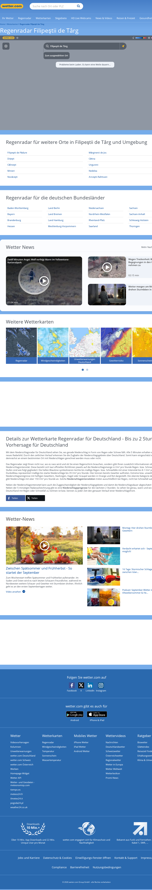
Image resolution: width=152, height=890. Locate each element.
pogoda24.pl (16, 802)
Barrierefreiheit (79, 867)
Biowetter (142, 742)
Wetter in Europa (114, 764)
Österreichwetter (114, 755)
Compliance (59, 867)
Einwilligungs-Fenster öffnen (93, 858)
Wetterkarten (12, 24)
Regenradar (48, 742)
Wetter (15, 735)
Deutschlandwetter (115, 746)
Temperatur (48, 751)
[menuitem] (8, 18)
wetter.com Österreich (21, 764)
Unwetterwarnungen (20, 751)
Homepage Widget (19, 773)
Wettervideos (116, 735)
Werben (14, 768)
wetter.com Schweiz (20, 760)
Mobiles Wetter (85, 735)
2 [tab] (87, 369)
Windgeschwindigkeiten (54, 746)
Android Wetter (82, 751)
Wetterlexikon (113, 773)
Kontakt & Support (125, 858)
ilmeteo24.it (16, 798)
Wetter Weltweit (114, 768)
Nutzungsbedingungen (107, 867)
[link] (8, 18)
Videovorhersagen (19, 742)
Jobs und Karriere (29, 858)
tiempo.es (15, 789)
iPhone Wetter (81, 742)
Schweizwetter (113, 751)
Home (2, 24)
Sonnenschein (49, 755)
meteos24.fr (16, 794)
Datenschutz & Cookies (57, 858)
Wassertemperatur (51, 760)
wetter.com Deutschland (22, 755)
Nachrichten (112, 742)
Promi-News (112, 777)
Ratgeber (144, 735)
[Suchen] (78, 6)
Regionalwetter (113, 760)
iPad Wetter (80, 746)
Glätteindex (143, 746)
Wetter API (15, 777)
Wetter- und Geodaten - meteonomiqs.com (22, 784)
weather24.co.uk (18, 807)
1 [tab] (82, 369)
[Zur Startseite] (12, 6)
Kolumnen (15, 746)
